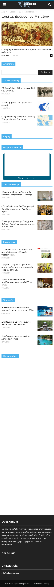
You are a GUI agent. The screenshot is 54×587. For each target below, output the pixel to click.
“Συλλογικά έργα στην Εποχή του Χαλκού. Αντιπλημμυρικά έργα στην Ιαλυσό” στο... (18, 224)
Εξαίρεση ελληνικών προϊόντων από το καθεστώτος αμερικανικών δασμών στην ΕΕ (17, 267)
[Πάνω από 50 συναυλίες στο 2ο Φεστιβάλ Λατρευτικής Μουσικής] (45, 196)
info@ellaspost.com (11, 573)
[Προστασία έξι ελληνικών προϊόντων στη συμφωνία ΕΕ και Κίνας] (45, 283)
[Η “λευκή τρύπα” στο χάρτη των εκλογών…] (45, 106)
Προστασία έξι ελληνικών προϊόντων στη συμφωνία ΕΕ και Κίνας (17, 282)
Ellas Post (5, 56)
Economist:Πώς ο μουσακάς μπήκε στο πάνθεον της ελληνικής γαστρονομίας (18, 252)
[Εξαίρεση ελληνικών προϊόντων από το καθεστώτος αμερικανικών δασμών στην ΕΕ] (45, 268)
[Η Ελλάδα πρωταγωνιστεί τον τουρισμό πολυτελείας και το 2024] (45, 311)
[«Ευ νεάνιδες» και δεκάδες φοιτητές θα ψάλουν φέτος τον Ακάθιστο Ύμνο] (45, 210)
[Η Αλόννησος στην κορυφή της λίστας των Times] (45, 340)
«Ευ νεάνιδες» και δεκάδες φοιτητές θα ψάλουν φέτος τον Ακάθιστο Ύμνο (18, 209)
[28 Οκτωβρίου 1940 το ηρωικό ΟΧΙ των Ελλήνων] (45, 92)
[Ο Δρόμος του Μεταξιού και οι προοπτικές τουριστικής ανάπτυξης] (27, 34)
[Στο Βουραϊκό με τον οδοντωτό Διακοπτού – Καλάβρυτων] (45, 325)
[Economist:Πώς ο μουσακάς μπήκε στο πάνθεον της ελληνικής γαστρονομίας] (45, 253)
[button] (50, 5)
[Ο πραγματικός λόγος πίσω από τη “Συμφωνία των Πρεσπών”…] (45, 120)
